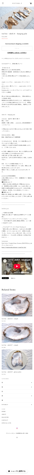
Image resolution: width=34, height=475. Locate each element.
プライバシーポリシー (11, 433)
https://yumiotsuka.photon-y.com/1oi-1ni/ (14, 247)
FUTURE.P (5, 404)
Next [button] (32, 18)
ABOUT (4, 414)
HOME (4, 411)
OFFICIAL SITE (6, 423)
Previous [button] (2, 18)
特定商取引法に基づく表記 (22, 433)
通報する (13, 278)
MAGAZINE (5, 417)
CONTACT (5, 420)
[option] (17, 18)
